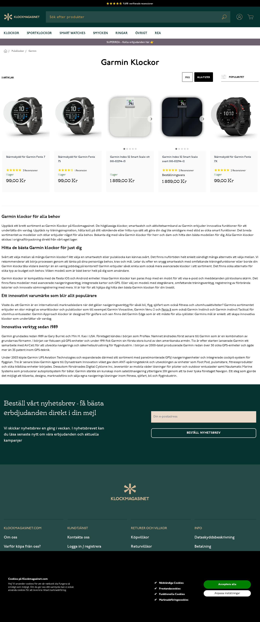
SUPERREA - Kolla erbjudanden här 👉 (130, 42)
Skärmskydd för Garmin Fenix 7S (76, 159)
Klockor (11, 33)
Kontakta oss (78, 537)
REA (158, 33)
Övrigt (141, 33)
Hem (5, 51)
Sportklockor (39, 33)
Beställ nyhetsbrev (204, 432)
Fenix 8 (166, 309)
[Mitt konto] (239, 17)
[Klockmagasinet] (22, 17)
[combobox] (138, 17)
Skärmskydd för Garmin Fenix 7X (232, 159)
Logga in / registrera (84, 546)
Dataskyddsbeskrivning (214, 537)
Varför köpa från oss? (22, 546)
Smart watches (72, 33)
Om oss (10, 537)
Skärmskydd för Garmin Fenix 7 (25, 156)
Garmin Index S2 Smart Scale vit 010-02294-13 (130, 159)
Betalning (203, 546)
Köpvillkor (140, 537)
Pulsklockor (18, 51)
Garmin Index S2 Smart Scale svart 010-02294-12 (180, 159)
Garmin (32, 51)
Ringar (122, 33)
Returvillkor (141, 546)
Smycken (100, 33)
